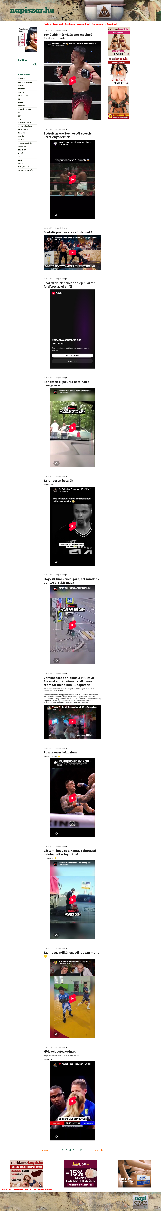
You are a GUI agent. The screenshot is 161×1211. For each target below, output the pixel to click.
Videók (21, 85)
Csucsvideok (58, 24)
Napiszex (47, 24)
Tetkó (20, 153)
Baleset (21, 89)
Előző (46, 1150)
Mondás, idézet (24, 109)
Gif (19, 116)
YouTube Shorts (25, 82)
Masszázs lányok (83, 24)
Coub (20, 119)
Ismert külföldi (25, 126)
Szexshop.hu (70, 24)
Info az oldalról (25, 170)
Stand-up (22, 150)
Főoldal (21, 79)
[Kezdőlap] (32, 10)
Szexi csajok (23, 96)
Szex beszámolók (98, 24)
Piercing (21, 133)
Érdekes (21, 106)
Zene (20, 160)
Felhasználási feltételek (43, 1189)
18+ (19, 99)
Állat (20, 163)
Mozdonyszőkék (25, 143)
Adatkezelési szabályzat (23, 1189)
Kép (19, 113)
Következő (97, 1150)
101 (82, 1150)
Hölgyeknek (23, 129)
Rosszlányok (112, 24)
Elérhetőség (6, 1189)
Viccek (20, 157)
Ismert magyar (24, 123)
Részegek (22, 140)
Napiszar (22, 146)
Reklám (21, 136)
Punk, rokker (23, 167)
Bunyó (21, 92)
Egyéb (20, 102)
